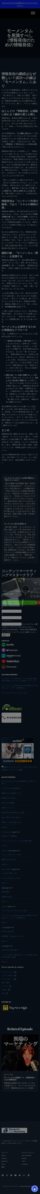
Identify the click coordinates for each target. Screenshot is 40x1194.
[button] (35, 573)
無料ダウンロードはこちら (20, 619)
